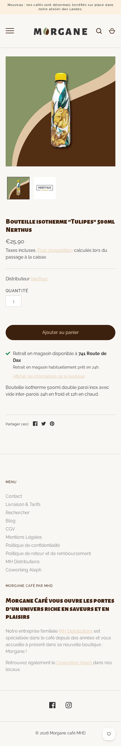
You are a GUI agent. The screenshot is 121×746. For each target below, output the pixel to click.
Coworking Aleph (23, 570)
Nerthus (39, 278)
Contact (14, 496)
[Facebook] (52, 706)
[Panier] (112, 31)
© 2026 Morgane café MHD (60, 733)
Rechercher (18, 512)
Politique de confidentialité (33, 545)
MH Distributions (23, 561)
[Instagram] (69, 706)
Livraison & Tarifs (23, 504)
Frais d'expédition (55, 250)
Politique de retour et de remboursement (48, 553)
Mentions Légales (24, 537)
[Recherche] (99, 31)
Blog (10, 520)
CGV (10, 529)
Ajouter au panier (60, 332)
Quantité (17, 291)
